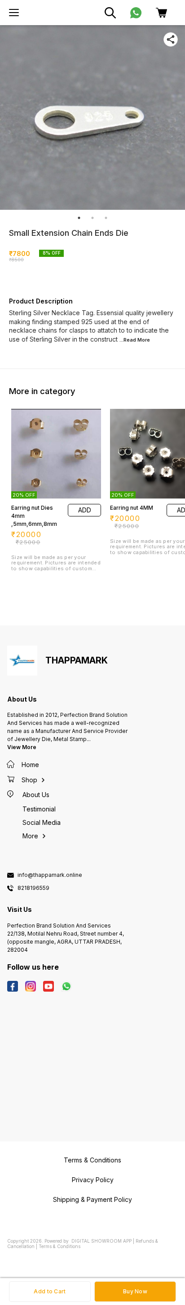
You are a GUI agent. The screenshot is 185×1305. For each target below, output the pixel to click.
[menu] (14, 12)
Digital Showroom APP (101, 1241)
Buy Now (135, 1291)
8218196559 (33, 888)
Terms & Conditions (59, 1246)
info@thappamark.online (50, 875)
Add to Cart (50, 1291)
